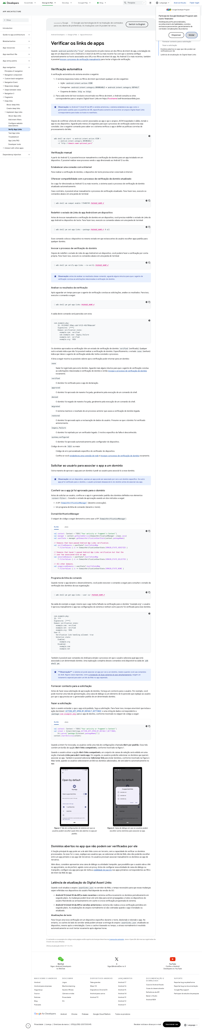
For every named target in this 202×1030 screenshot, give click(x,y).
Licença (48, 1024)
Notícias (37, 997)
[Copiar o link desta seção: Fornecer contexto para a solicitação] (94, 686)
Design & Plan (47, 3)
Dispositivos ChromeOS (98, 990)
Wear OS (93, 986)
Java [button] (66, 527)
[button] (14, 35)
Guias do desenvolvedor (155, 988)
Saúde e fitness (67, 990)
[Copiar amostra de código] (149, 200)
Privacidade (66, 997)
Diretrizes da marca (61, 1024)
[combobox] (134, 3)
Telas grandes (95, 982)
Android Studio (180, 3)
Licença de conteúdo (116, 939)
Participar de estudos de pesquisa (186, 993)
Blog (101, 3)
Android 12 (122, 1001)
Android (37, 982)
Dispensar (176, 35)
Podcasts (37, 1005)
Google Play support (181, 990)
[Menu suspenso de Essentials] (36, 3)
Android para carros (97, 993)
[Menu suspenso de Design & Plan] (56, 3)
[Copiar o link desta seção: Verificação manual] (74, 152)
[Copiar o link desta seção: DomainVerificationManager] (81, 514)
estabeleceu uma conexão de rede (84, 456)
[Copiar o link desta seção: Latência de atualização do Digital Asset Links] (114, 882)
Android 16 (122, 986)
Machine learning (68, 986)
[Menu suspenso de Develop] (72, 3)
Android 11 (122, 1005)
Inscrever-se (172, 1024)
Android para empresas (43, 986)
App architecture (12, 11)
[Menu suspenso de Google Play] (91, 3)
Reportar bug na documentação (186, 986)
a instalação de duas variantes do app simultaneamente (110, 675)
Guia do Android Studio (155, 985)
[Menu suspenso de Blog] (106, 3)
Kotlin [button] (56, 527)
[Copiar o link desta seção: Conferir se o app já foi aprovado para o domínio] (107, 490)
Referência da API (152, 992)
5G (63, 1001)
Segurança (38, 990)
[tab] (56, 527)
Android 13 (122, 997)
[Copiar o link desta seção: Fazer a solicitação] (73, 703)
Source (37, 993)
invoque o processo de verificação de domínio (127, 371)
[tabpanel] (101, 551)
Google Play (83, 3)
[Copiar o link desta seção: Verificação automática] (84, 69)
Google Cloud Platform (101, 1014)
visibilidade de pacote (103, 870)
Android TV (94, 997)
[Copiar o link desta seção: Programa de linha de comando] (84, 578)
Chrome (74, 1014)
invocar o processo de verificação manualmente (80, 59)
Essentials (28, 3)
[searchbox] (16, 20)
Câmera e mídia (68, 993)
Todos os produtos (122, 1014)
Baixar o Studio (151, 996)
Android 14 (122, 993)
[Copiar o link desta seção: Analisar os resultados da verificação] (90, 288)
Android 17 (122, 982)
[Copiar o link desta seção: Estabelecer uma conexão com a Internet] (94, 167)
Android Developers (58, 35)
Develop (65, 3)
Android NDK (151, 1000)
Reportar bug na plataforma (184, 982)
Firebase (85, 1014)
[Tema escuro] (149, 136)
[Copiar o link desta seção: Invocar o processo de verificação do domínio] (99, 248)
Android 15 (122, 990)
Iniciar (192, 35)
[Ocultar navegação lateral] (28, 1025)
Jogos (64, 982)
